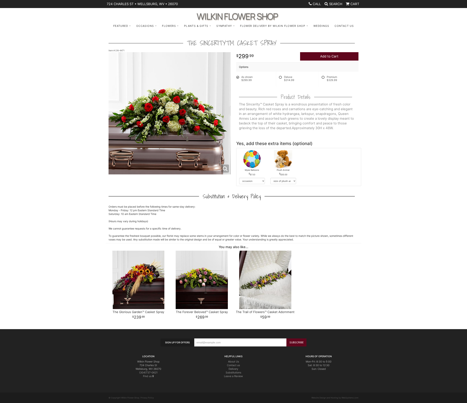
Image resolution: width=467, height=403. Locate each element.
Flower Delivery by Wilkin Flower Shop (272, 25)
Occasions (145, 25)
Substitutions (233, 372)
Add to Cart (329, 56)
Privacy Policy (147, 397)
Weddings (321, 25)
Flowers (169, 25)
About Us (233, 361)
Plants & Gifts (196, 25)
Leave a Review (233, 376)
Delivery (233, 368)
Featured (120, 25)
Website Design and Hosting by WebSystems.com (334, 397)
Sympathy (224, 25)
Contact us (233, 365)
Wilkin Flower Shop (237, 15)
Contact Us (344, 25)
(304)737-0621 (148, 372)
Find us (147, 376)
